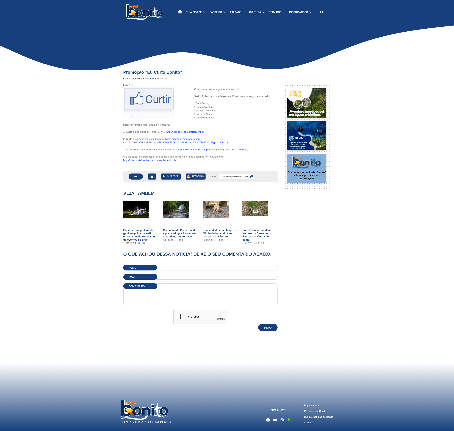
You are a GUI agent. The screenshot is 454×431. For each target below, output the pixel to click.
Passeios (216, 12)
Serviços (275, 12)
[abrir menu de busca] (322, 12)
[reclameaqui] (289, 419)
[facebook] (268, 419)
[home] (180, 12)
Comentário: (137, 286)
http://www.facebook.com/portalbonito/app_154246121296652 (212, 149)
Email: (132, 277)
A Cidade (235, 12)
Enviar (268, 328)
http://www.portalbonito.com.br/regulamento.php (150, 160)
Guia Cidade (194, 12)
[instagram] (282, 419)
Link (214, 176)
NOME (132, 268)
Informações (298, 12)
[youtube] (275, 419)
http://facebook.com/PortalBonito (184, 131)
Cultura (255, 12)
